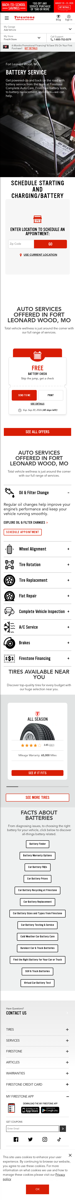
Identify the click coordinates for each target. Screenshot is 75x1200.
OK (38, 1189)
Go (50, 244)
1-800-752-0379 (62, 40)
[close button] (70, 1155)
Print (51, 395)
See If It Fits (37, 773)
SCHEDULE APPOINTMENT (22, 532)
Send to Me (24, 395)
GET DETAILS (31, 48)
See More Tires (37, 797)
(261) (51, 745)
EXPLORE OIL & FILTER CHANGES (24, 522)
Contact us (16, 1013)
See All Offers (37, 432)
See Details (37, 404)
